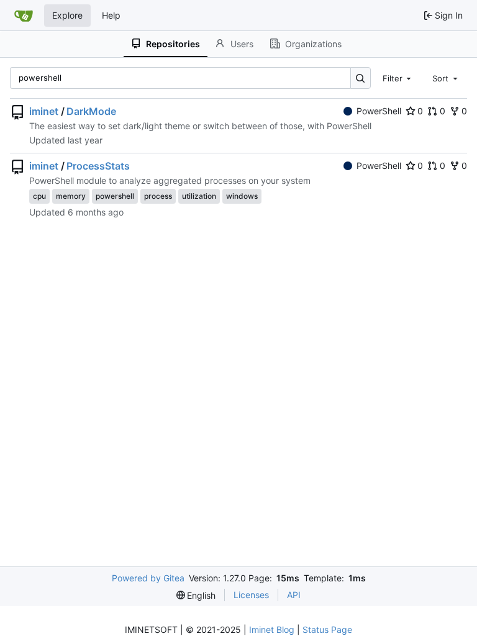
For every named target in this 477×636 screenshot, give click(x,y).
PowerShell (379, 111)
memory (71, 196)
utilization (199, 196)
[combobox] (398, 77)
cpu (39, 196)
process (158, 196)
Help (111, 15)
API (294, 594)
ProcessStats (98, 166)
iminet (43, 111)
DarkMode (91, 111)
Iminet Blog (271, 629)
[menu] (196, 595)
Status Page (327, 629)
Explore (67, 15)
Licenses (251, 594)
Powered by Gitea (148, 578)
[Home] (23, 15)
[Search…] (360, 78)
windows (242, 196)
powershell (115, 196)
